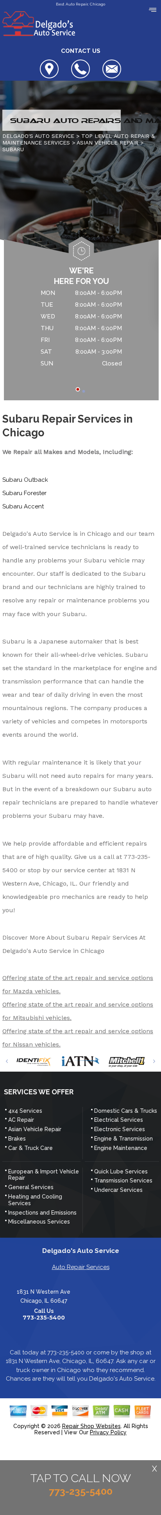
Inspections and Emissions (42, 1212)
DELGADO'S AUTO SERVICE (38, 136)
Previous (7, 1061)
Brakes (17, 1138)
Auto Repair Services (80, 1267)
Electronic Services (119, 1129)
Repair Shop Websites (91, 1426)
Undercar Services (118, 1190)
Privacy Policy (108, 1432)
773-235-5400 (44, 1317)
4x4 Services (25, 1111)
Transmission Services (123, 1180)
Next (154, 1061)
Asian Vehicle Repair (34, 1129)
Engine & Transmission (123, 1138)
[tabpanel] (81, 329)
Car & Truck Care (30, 1148)
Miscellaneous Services (39, 1222)
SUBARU (13, 149)
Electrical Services (118, 1120)
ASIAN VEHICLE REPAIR (107, 142)
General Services (31, 1187)
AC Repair (21, 1120)
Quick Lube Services (121, 1171)
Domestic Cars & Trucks (125, 1111)
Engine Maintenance (120, 1148)
